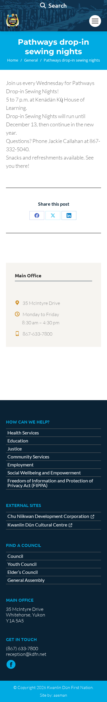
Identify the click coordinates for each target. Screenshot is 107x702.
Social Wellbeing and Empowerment (44, 472)
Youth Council (22, 564)
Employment (20, 464)
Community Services (28, 456)
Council (15, 556)
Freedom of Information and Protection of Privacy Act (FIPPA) (50, 483)
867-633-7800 (37, 334)
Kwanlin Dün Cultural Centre (37, 524)
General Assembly (26, 580)
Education (17, 440)
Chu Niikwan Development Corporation (48, 516)
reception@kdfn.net (26, 654)
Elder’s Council (22, 572)
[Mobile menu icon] (95, 21)
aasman (60, 695)
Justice (14, 448)
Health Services (23, 432)
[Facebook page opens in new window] (11, 664)
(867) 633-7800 (22, 648)
